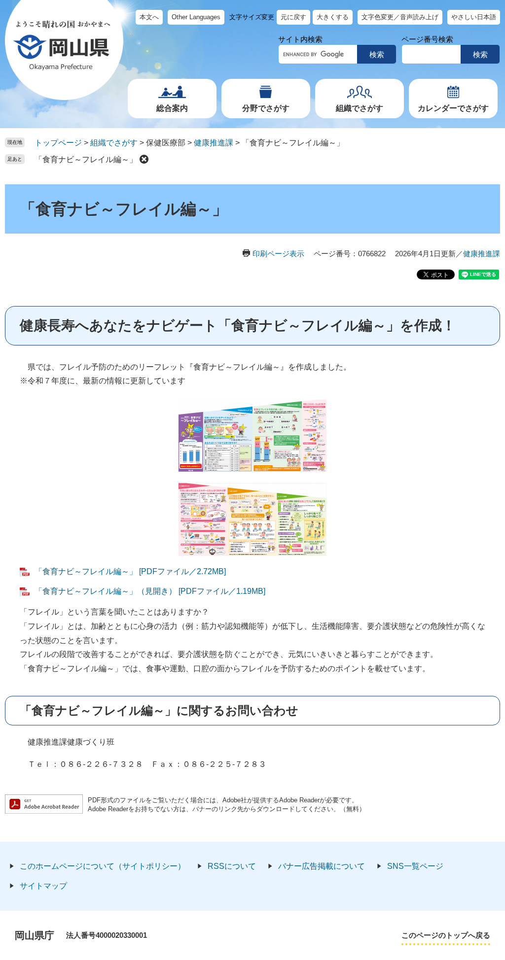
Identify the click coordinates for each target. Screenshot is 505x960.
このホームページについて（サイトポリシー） (102, 866)
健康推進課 (213, 142)
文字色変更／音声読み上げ (399, 17)
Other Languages (196, 17)
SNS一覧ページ (415, 866)
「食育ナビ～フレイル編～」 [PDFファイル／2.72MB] (130, 571)
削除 (144, 159)
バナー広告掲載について (321, 866)
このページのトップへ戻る (445, 935)
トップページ (58, 142)
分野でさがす (265, 108)
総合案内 (172, 108)
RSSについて (232, 866)
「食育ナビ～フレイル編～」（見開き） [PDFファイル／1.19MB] (150, 591)
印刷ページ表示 (278, 253)
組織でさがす (359, 108)
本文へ (149, 17)
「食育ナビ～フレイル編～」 (86, 159)
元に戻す (293, 17)
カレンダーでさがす (453, 108)
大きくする (333, 17)
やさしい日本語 (473, 17)
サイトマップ (43, 886)
